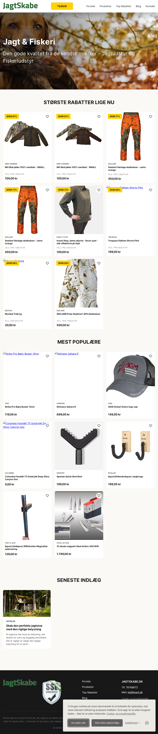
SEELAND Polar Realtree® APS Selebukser (78, 314)
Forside (90, 6)
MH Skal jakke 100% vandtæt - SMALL (25, 167)
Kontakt (150, 6)
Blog (138, 6)
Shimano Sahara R (66, 406)
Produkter (105, 6)
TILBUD (62, 6)
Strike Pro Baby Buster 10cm (20, 406)
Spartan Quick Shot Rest (69, 476)
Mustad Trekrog (13, 314)
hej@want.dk (135, 692)
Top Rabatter (123, 6)
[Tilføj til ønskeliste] (47, 116)
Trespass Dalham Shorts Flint (123, 240)
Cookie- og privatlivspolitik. (121, 713)
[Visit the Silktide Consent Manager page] (147, 723)
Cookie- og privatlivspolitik (135, 698)
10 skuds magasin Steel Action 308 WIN (78, 546)
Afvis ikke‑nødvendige (107, 723)
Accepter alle (78, 723)
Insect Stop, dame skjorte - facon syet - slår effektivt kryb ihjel (77, 242)
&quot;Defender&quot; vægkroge (125, 476)
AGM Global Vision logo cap (123, 406)
